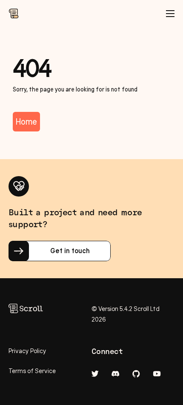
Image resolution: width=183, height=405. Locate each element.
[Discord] (116, 373)
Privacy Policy (27, 351)
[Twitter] (95, 373)
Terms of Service (32, 371)
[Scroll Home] (14, 14)
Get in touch (70, 251)
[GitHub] (136, 373)
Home (26, 122)
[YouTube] (157, 373)
